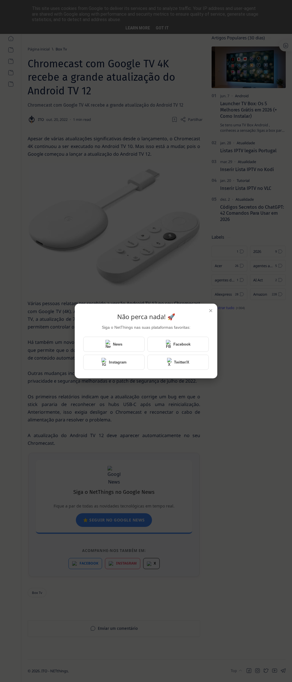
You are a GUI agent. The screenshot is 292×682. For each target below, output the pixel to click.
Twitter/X (181, 362)
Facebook (181, 344)
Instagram (118, 362)
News (117, 344)
